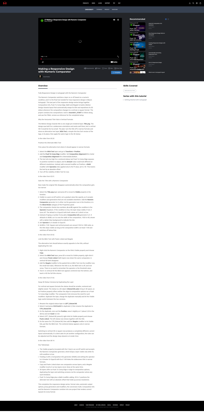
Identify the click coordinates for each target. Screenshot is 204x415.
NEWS (93, 3)
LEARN (100, 3)
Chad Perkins (46, 76)
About (75, 405)
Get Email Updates (101, 405)
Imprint (122, 405)
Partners (115, 405)
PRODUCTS (86, 3)
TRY (114, 3)
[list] (168, 19)
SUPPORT (107, 3)
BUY (119, 3)
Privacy (128, 405)
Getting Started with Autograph (136, 100)
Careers (81, 405)
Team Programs (90, 405)
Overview (43, 86)
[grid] (166, 19)
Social (109, 405)
